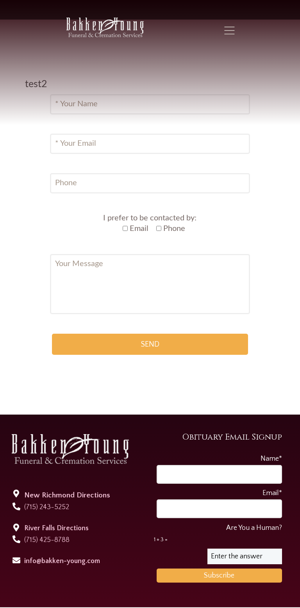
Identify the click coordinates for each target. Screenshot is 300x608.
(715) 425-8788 (47, 540)
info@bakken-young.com (62, 561)
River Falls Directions (56, 528)
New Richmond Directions (67, 495)
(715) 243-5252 (46, 507)
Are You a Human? (218, 533)
